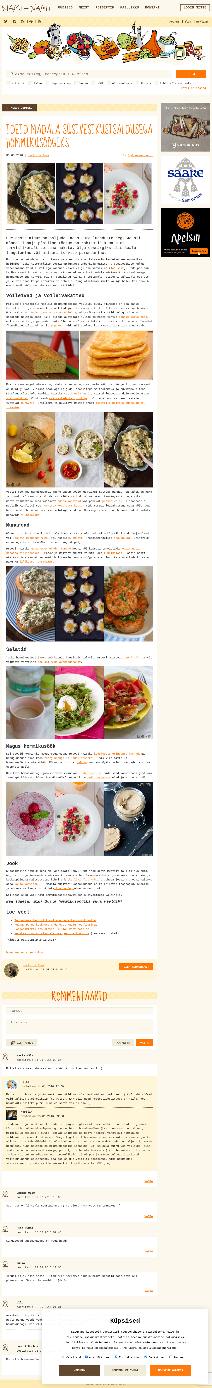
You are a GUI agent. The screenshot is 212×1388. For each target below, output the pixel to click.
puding (81, 762)
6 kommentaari (142, 155)
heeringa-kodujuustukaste (62, 505)
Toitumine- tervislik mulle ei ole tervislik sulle (55, 920)
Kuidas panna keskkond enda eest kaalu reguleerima (55, 924)
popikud (57, 325)
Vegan (84, 83)
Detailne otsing (193, 88)
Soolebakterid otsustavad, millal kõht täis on (51, 929)
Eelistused (157, 1357)
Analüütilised (100, 1357)
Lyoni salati (134, 657)
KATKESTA (123, 1042)
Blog (187, 21)
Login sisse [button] (195, 8)
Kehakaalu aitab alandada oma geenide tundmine (51, 933)
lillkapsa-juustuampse (36, 561)
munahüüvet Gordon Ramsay (51, 548)
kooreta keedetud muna (30, 538)
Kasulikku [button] (129, 8)
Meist (84, 8)
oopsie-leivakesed (133, 317)
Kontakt (152, 8)
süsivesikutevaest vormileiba (52, 312)
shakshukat (122, 538)
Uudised (65, 8)
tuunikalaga (30, 515)
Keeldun (79, 1370)
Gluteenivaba (122, 83)
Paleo (38, 83)
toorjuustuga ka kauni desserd (68, 758)
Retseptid (104, 8)
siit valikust (17, 398)
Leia (190, 74)
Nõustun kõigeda (170, 1370)
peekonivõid (111, 501)
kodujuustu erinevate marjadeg (117, 753)
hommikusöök (15, 952)
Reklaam (202, 21)
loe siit (117, 268)
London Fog (64, 888)
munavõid (27, 403)
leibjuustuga (98, 777)
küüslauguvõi (81, 393)
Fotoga (146, 83)
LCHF (100, 83)
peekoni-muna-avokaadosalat (59, 662)
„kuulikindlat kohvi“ (83, 879)
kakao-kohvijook (26, 884)
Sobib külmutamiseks (175, 83)
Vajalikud (73, 1357)
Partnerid (180, 1357)
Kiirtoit (18, 83)
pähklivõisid (91, 773)
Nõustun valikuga (125, 1370)
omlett (77, 538)
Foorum (174, 21)
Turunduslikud (129, 1357)
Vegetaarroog (61, 83)
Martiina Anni (38, 155)
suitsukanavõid (69, 501)
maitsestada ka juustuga (68, 398)
